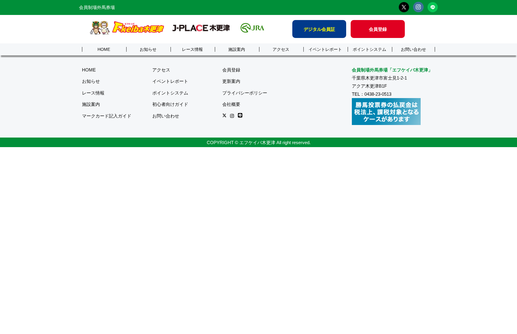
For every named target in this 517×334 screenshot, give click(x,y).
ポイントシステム (369, 49)
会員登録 (378, 29)
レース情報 (192, 49)
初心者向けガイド (170, 104)
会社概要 (231, 104)
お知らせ (148, 49)
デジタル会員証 (319, 29)
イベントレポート (325, 49)
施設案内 (236, 49)
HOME (104, 49)
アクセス (281, 49)
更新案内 (231, 81)
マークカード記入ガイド (106, 115)
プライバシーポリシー (244, 92)
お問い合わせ (413, 49)
